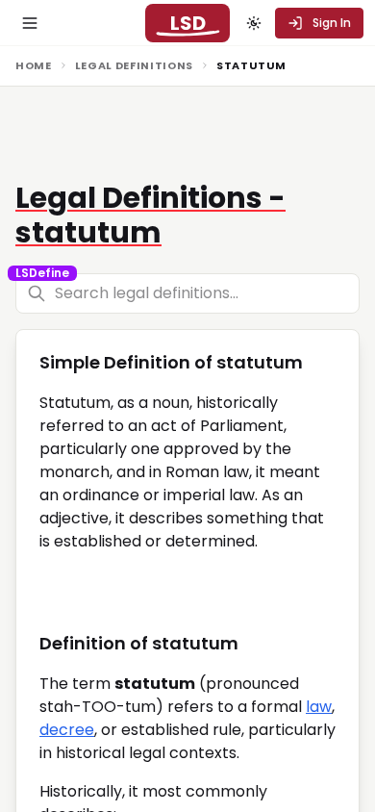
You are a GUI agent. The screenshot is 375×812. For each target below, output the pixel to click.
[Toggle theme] (253, 23)
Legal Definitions (134, 65)
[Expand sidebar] (30, 23)
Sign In (331, 22)
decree (66, 730)
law (319, 707)
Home (33, 65)
